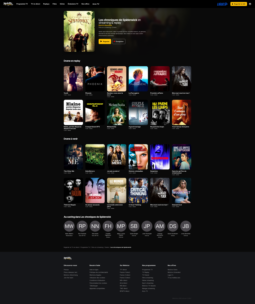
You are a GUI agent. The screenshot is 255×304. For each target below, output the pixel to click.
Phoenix (88, 93)
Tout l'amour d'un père (180, 127)
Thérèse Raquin (70, 205)
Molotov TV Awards (149, 286)
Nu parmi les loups (157, 127)
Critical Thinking (135, 205)
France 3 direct (125, 275)
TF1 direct (123, 270)
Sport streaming (147, 283)
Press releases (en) (70, 272)
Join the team (68, 278)
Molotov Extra (172, 270)
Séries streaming (148, 280)
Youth (66, 93)
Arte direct (123, 283)
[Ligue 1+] (222, 4)
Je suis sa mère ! (113, 171)
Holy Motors (90, 171)
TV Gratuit (145, 275)
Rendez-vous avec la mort (115, 94)
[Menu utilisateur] (250, 4)
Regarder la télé (239, 4)
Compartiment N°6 (92, 127)
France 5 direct (125, 278)
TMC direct (124, 288)
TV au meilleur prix (174, 278)
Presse (66, 270)
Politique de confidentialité (99, 272)
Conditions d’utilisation (97, 280)
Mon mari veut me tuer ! (181, 93)
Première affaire (156, 93)
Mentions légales (95, 275)
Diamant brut (177, 205)
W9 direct (123, 286)
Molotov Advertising (71, 275)
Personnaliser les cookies (98, 283)
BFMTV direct (124, 291)
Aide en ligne (94, 270)
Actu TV (145, 291)
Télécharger (94, 286)
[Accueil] (8, 4)
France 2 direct (125, 272)
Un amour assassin (92, 205)
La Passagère (134, 93)
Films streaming (147, 278)
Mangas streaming (148, 288)
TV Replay (145, 272)
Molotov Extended (174, 272)
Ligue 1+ (170, 275)
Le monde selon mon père (115, 206)
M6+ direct (123, 280)
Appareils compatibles (97, 288)
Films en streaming (105, 27)
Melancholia (111, 127)
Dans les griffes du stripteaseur (179, 172)
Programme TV (147, 270)
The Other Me (69, 171)
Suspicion (154, 171)
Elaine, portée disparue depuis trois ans (72, 127)
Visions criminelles (136, 171)
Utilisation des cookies (97, 278)
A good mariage (135, 127)
